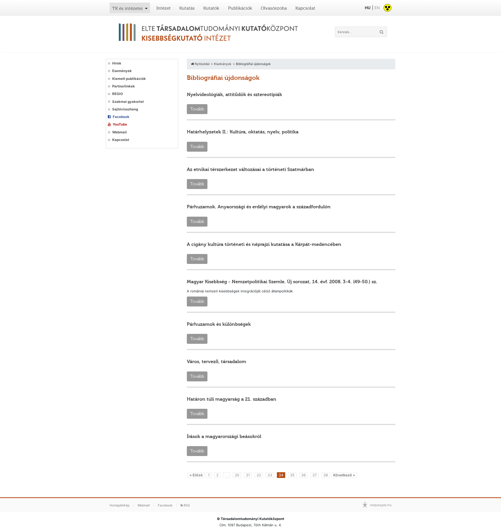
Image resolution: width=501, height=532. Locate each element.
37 (314, 475)
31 (248, 475)
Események (122, 71)
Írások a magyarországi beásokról (224, 436)
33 (269, 475)
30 (237, 475)
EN (377, 7)
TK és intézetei (127, 8)
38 (325, 475)
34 (281, 475)
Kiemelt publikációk (129, 78)
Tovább (197, 109)
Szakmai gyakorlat (128, 101)
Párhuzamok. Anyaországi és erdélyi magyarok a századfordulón (259, 207)
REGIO (117, 94)
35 (292, 475)
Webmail (119, 132)
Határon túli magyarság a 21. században (231, 399)
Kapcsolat (305, 8)
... (226, 475)
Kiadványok (222, 64)
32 (259, 475)
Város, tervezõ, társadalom (216, 361)
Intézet (163, 8)
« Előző (196, 475)
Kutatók (211, 8)
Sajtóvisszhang (125, 109)
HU (368, 7)
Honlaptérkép (119, 505)
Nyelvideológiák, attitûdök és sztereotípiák (234, 94)
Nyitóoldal (202, 64)
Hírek (116, 63)
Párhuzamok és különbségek (219, 324)
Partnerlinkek (123, 86)
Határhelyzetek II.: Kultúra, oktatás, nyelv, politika (243, 132)
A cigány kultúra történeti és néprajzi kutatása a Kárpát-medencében (264, 244)
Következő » (344, 475)
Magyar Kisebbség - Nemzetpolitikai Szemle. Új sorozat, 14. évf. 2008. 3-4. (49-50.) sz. (282, 282)
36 (303, 475)
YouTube (120, 124)
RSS (186, 505)
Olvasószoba (274, 8)
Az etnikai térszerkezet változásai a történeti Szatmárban (250, 169)
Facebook (121, 117)
